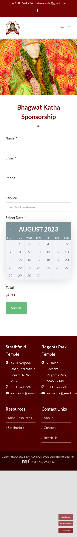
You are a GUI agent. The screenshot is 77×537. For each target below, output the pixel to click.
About (48, 418)
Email (11, 158)
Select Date (16, 218)
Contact (50, 428)
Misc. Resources (20, 418)
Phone (10, 178)
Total (10, 287)
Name (11, 138)
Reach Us (50, 438)
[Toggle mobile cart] (62, 28)
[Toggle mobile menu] (69, 28)
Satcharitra (16, 428)
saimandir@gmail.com (52, 3)
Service (11, 198)
